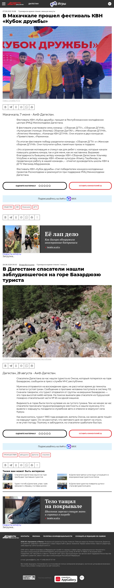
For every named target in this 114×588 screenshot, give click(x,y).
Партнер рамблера (44, 578)
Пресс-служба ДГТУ (11, 101)
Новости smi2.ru (12, 254)
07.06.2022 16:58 (9, 11)
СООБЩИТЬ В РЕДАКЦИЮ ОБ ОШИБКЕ (90, 536)
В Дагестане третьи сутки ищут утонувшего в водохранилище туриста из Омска (89, 476)
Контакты (25, 536)
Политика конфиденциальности (57, 536)
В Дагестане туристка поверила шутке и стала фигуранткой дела (86, 485)
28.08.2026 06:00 (10, 265)
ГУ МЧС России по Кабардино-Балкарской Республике (27, 359)
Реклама (36, 536)
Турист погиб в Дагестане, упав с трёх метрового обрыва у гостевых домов (31, 485)
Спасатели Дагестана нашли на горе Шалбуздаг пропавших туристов (31, 476)
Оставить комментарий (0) (90, 186)
